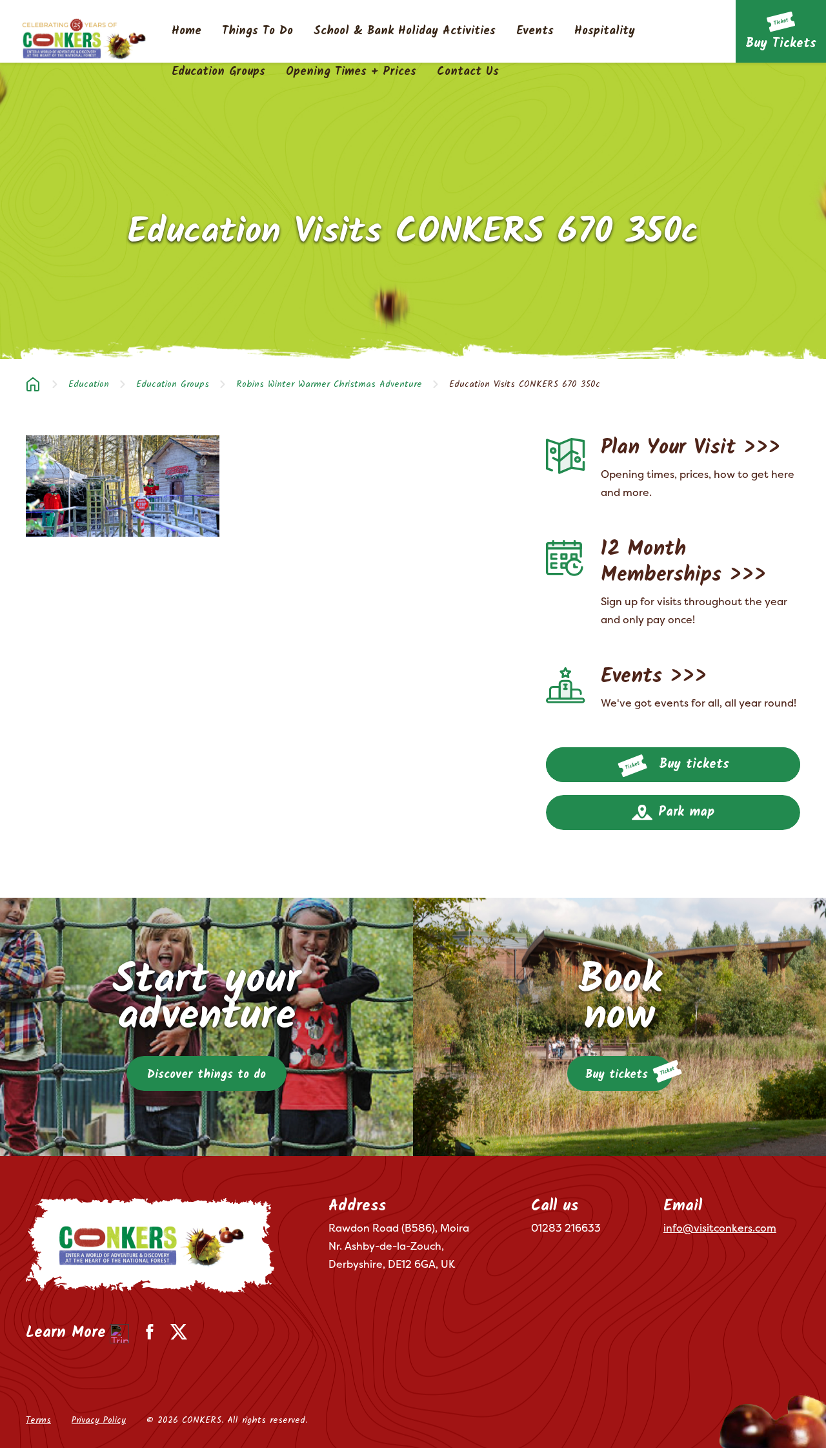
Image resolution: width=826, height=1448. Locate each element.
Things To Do (257, 32)
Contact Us (468, 72)
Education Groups (218, 72)
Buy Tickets (780, 44)
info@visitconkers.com (719, 1228)
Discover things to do (206, 1075)
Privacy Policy (99, 1420)
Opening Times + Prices (351, 72)
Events (535, 32)
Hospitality (604, 32)
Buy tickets (691, 764)
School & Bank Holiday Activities (405, 32)
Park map (683, 812)
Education (88, 384)
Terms (38, 1420)
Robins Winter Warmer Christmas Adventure (329, 384)
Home (186, 32)
